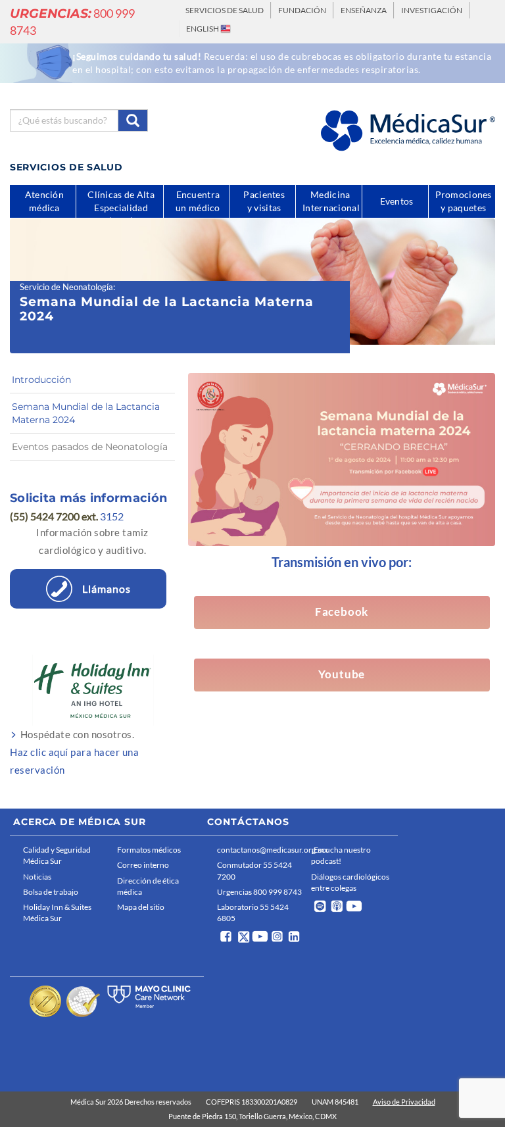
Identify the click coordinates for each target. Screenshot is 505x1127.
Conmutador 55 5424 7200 (254, 870)
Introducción (41, 380)
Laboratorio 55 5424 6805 (253, 912)
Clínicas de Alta (121, 203)
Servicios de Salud (224, 10)
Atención (44, 201)
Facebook (341, 611)
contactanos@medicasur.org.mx (260, 850)
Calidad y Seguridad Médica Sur (57, 855)
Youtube (342, 674)
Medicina (331, 201)
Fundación (302, 10)
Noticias (37, 877)
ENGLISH (203, 29)
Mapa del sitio (140, 907)
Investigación (431, 10)
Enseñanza (364, 10)
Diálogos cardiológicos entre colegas (350, 882)
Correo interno (143, 865)
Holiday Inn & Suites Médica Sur (57, 912)
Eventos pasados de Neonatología (90, 447)
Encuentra (198, 201)
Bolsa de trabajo (50, 892)
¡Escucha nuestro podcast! (341, 855)
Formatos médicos (149, 850)
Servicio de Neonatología (66, 287)
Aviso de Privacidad (404, 1101)
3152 (112, 516)
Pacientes (264, 201)
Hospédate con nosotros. (74, 752)
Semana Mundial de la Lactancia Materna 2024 (86, 413)
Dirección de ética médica (148, 886)
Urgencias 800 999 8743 (259, 892)
